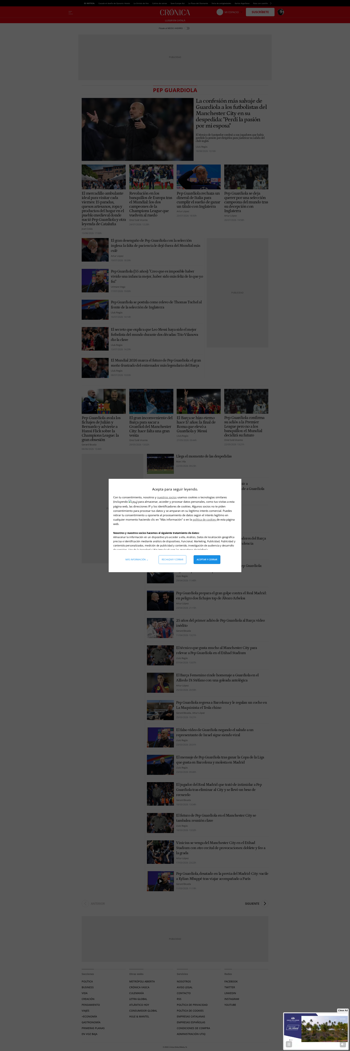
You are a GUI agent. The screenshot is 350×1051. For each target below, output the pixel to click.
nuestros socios (167, 497)
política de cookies (205, 519)
